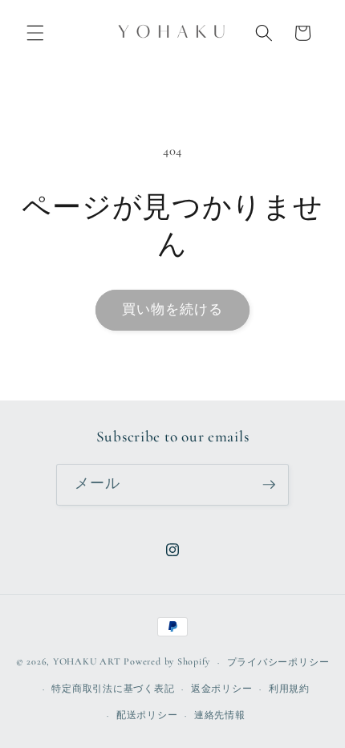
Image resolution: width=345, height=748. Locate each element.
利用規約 (289, 688)
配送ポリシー (147, 715)
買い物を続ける (173, 310)
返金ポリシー (222, 688)
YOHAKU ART (87, 662)
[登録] (269, 485)
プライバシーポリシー (278, 662)
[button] (35, 33)
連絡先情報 (220, 715)
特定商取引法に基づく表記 (112, 688)
